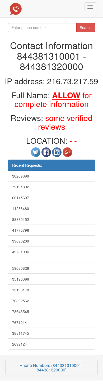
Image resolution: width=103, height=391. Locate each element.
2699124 (19, 344)
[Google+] (67, 154)
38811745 (20, 333)
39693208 (20, 241)
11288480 (20, 208)
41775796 (20, 230)
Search (86, 27)
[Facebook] (46, 154)
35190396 (20, 279)
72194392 (20, 186)
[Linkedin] (57, 154)
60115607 (20, 197)
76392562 (20, 300)
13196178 (20, 289)
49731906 (20, 251)
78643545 (20, 311)
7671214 (19, 322)
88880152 (20, 219)
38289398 (20, 176)
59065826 (20, 268)
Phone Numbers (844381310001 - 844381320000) (51, 367)
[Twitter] (36, 154)
